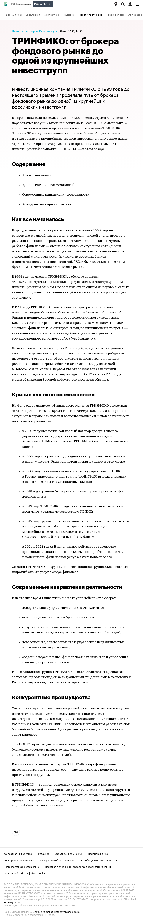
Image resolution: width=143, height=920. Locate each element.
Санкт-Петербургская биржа (63, 911)
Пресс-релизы (115, 14)
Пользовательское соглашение (21, 866)
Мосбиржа (39, 911)
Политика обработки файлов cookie (25, 873)
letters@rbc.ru (12, 902)
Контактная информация (18, 853)
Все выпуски (14, 14)
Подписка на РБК (98, 853)
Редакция (43, 853)
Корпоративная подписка (19, 860)
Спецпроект (32, 14)
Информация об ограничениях (57, 860)
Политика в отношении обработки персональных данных (78, 866)
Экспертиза (51, 14)
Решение (68, 14)
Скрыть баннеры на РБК (68, 853)
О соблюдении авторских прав (99, 860)
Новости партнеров (89, 14)
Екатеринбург (48, 31)
